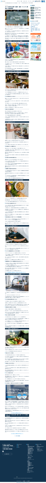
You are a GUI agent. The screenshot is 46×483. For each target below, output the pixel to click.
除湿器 (31, 31)
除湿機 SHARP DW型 (30, 468)
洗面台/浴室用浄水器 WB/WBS (30, 452)
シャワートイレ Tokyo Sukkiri (30, 456)
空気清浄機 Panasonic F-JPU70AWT (31, 465)
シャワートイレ (32, 24)
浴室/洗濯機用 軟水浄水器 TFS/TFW (31, 449)
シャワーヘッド (29, 458)
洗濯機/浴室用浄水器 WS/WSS (30, 453)
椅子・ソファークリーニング (34, 27)
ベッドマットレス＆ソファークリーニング (30, 472)
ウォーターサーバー (29, 454)
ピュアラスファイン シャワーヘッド (31, 459)
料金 (18, 445)
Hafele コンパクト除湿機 (30, 467)
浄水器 (37, 445)
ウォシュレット (38, 447)
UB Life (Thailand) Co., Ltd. (23, 482)
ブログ (18, 447)
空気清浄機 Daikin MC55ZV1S (30, 463)
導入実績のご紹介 (33, 26)
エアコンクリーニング (39, 449)
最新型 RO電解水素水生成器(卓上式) (31, 446)
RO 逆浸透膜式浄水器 (30, 448)
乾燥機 (28, 469)
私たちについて (20, 444)
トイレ (31, 25)
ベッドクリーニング (35, 25)
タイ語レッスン (37, 24)
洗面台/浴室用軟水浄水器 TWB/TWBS (30, 450)
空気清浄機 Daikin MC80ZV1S (30, 464)
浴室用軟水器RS (29, 457)
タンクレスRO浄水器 (30, 447)
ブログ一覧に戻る (17, 435)
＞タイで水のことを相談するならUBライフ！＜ (17, 412)
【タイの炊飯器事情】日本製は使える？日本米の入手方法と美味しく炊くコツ (16, 272)
